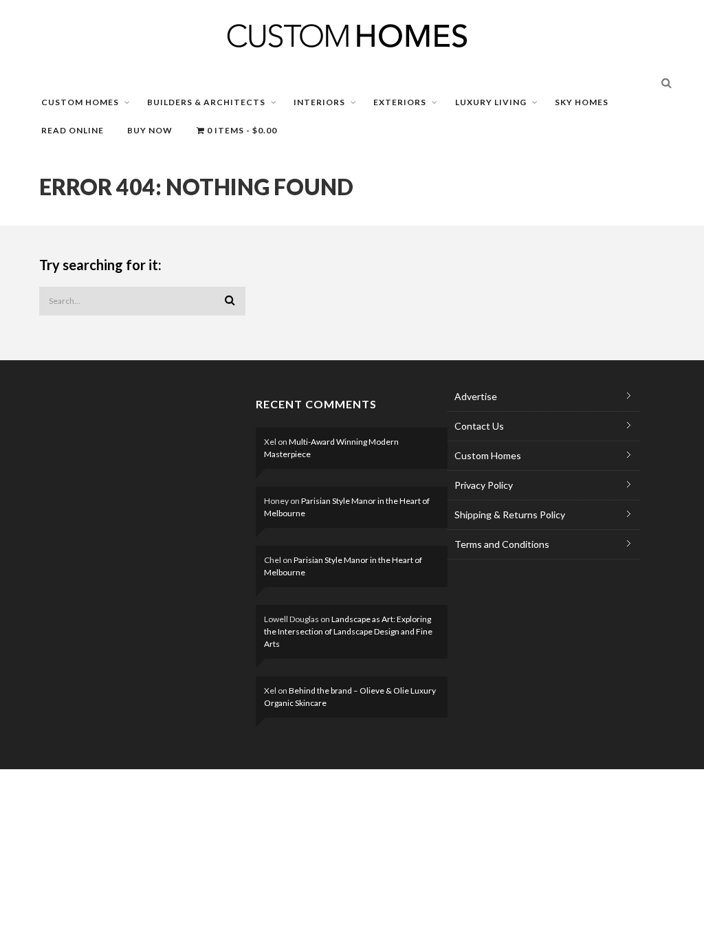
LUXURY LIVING (491, 102)
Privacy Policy (483, 485)
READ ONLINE (72, 130)
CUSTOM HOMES (80, 102)
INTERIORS (319, 102)
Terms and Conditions (501, 544)
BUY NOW (150, 130)
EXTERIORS (399, 102)
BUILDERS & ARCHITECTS (206, 102)
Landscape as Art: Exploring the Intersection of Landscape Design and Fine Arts (348, 631)
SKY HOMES (581, 102)
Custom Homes (487, 455)
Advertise (475, 396)
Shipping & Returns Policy (509, 514)
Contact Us (479, 426)
